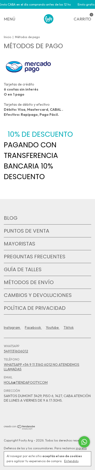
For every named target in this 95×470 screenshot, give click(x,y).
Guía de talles (23, 269)
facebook (33, 327)
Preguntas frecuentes (34, 256)
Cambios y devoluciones (38, 295)
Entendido (71, 461)
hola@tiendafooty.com (26, 382)
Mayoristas (19, 243)
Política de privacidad (35, 308)
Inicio (7, 37)
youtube (53, 327)
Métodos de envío (29, 282)
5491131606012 (16, 351)
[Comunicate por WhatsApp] (84, 442)
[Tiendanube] (19, 428)
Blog (10, 218)
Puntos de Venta (26, 230)
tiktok (69, 327)
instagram (12, 327)
